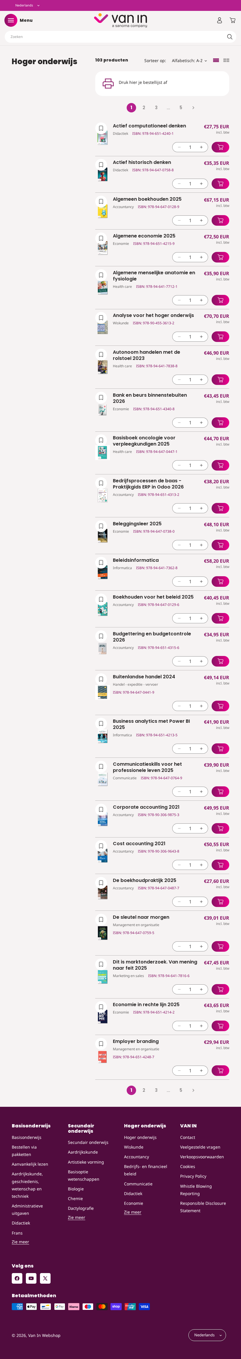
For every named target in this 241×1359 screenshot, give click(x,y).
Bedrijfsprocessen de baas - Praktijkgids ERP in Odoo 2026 (148, 484)
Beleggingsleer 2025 (137, 524)
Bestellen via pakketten (24, 1150)
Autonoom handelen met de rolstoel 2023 (146, 355)
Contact (187, 1137)
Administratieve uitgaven (27, 1209)
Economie (133, 1203)
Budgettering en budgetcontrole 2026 (152, 637)
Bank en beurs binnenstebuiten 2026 (150, 398)
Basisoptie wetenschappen (83, 1175)
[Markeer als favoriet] (101, 128)
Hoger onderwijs (140, 1137)
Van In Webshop (44, 1335)
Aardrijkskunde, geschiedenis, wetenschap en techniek (27, 1185)
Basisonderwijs (26, 1137)
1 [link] (131, 107)
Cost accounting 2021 (139, 844)
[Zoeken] (229, 37)
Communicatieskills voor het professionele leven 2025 (147, 767)
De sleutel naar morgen (141, 917)
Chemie (75, 1198)
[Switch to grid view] (226, 60)
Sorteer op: (155, 60)
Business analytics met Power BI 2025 (151, 724)
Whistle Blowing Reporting (196, 1189)
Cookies (187, 1166)
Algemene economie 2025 (144, 236)
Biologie (76, 1189)
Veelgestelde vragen (200, 1147)
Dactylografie (81, 1208)
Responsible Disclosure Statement (203, 1206)
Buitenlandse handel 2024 (144, 677)
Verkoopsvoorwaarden (202, 1156)
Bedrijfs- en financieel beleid (145, 1170)
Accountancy (136, 1156)
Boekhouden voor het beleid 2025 (153, 597)
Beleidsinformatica (136, 560)
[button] (10, 20)
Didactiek (21, 1223)
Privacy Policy (193, 1176)
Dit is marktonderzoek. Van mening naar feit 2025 (155, 965)
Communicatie (138, 1184)
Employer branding (136, 1042)
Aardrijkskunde (83, 1152)
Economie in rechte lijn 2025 (146, 1005)
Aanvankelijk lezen (30, 1164)
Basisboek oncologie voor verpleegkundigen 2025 (144, 441)
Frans (17, 1233)
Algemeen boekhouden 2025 (147, 199)
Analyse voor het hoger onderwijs (153, 316)
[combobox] (120, 37)
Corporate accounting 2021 (146, 807)
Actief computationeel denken (149, 126)
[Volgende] (193, 107)
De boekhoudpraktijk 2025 (144, 881)
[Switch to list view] (216, 60)
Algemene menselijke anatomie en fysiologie (154, 276)
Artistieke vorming (86, 1162)
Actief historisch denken (142, 163)
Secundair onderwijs (88, 1142)
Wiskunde (133, 1147)
